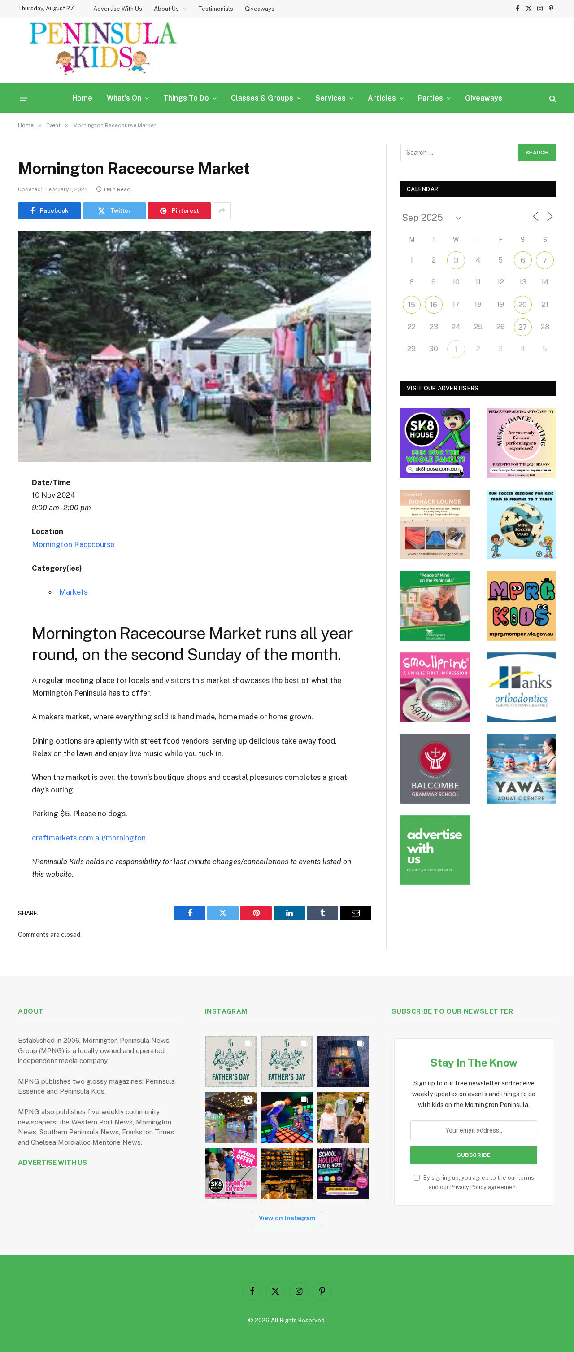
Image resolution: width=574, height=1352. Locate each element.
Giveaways (259, 8)
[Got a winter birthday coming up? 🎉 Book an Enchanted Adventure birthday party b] (343, 1117)
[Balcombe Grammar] (435, 769)
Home (82, 98)
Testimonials (215, 8)
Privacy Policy (468, 1187)
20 (522, 305)
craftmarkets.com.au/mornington (89, 837)
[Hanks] (522, 687)
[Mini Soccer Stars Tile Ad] (522, 525)
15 (411, 305)
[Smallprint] (435, 687)
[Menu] (24, 98)
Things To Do (186, 98)
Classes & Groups (262, 98)
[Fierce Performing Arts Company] (522, 443)
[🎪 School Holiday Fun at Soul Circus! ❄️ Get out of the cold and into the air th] (343, 1173)
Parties (430, 98)
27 (522, 327)
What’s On (124, 98)
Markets (73, 591)
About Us (166, 8)
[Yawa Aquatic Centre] (522, 769)
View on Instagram (287, 1217)
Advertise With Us (117, 8)
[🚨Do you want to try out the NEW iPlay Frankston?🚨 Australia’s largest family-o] (287, 1117)
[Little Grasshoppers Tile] (435, 606)
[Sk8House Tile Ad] (435, 443)
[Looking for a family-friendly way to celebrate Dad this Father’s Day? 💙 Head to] (287, 1061)
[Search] (552, 98)
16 (433, 305)
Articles (382, 98)
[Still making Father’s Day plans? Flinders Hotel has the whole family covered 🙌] (231, 1061)
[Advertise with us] (435, 850)
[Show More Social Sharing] (222, 210)
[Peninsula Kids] (103, 50)
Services (330, 98)
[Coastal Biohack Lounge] (435, 525)
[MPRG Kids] (522, 606)
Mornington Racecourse (73, 544)
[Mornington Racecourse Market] (194, 346)
